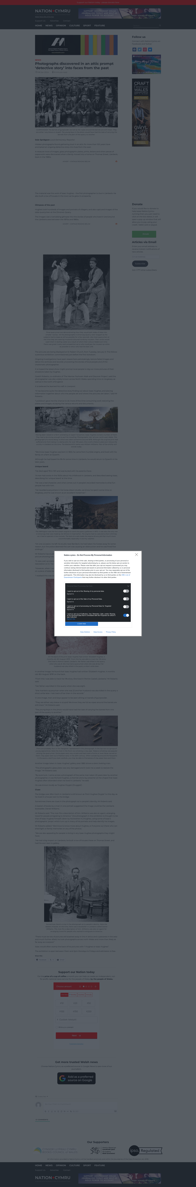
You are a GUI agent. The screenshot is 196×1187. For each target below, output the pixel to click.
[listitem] (98, 586)
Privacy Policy (111, 632)
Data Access (98, 632)
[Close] (137, 555)
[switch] (126, 591)
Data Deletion (85, 632)
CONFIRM (81, 624)
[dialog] (98, 593)
